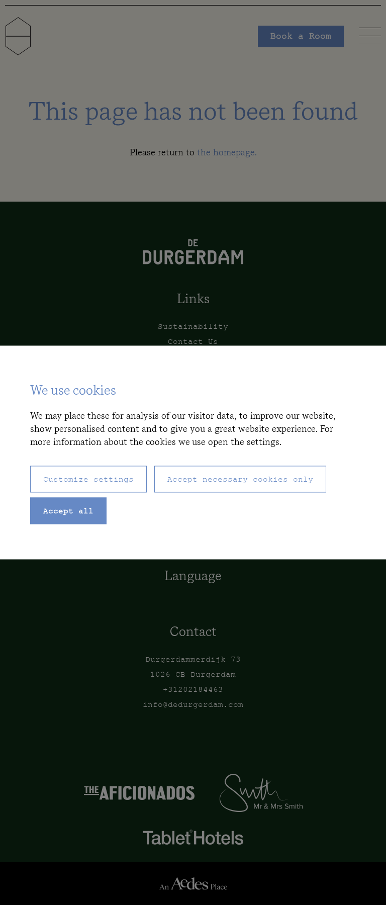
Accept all (68, 512)
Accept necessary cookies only (240, 480)
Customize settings (88, 480)
